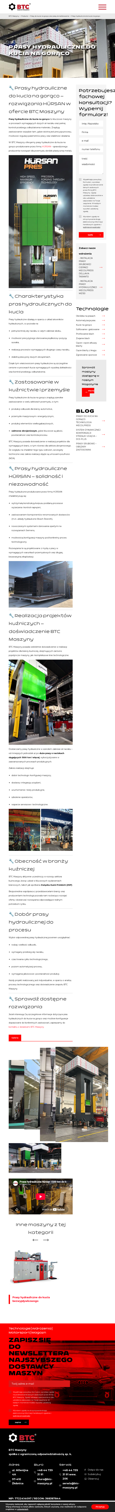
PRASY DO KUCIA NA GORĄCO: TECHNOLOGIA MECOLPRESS (87, 421)
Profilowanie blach (85, 334)
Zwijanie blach (83, 338)
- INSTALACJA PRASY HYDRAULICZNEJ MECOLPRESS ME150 (88, 287)
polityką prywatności (91, 227)
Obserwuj (93, 1478)
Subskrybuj (94, 1474)
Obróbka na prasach (85, 316)
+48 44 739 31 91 (45, 1472)
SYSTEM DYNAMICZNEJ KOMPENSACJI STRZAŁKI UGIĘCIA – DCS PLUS (88, 434)
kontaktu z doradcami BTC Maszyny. (26, 1027)
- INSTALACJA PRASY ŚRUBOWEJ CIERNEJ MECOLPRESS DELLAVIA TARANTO (86, 267)
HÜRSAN (46, 146)
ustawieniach (22, 1509)
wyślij (90, 235)
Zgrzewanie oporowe (86, 355)
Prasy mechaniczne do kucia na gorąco (38, 1304)
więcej (91, 391)
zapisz (18, 1422)
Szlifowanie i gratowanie (87, 329)
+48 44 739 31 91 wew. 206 (70, 1474)
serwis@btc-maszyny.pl (71, 1485)
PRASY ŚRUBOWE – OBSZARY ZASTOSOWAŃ (86, 446)
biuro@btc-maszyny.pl (44, 1481)
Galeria (15, 1038)
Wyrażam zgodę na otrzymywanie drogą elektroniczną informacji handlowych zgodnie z (93, 221)
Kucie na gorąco (84, 325)
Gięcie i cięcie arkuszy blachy (86, 344)
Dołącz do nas (95, 1469)
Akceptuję (100, 1506)
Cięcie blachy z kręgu (86, 350)
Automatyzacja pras (85, 320)
